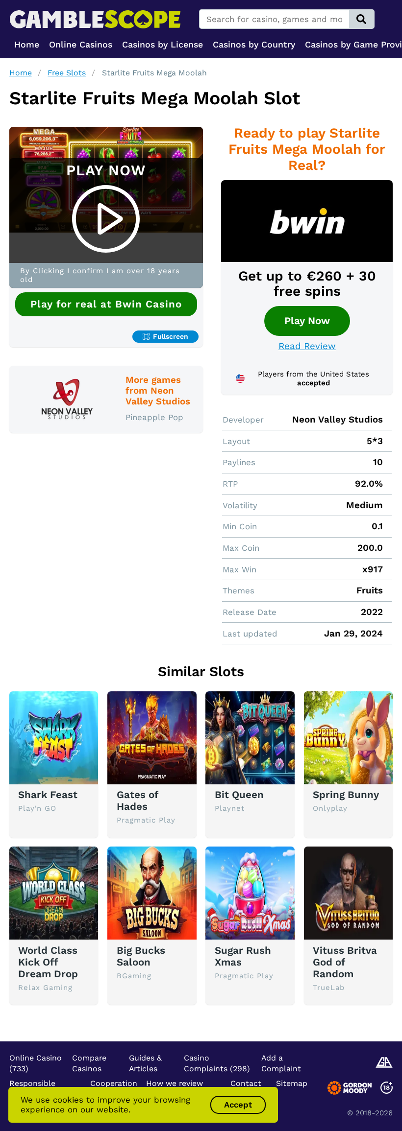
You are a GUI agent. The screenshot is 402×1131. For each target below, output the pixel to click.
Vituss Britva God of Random (345, 962)
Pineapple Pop (154, 417)
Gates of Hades (137, 800)
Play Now (307, 321)
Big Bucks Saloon (141, 956)
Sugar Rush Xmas (243, 956)
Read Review (307, 346)
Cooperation (113, 1083)
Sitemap (291, 1083)
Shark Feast (47, 795)
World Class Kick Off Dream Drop (48, 962)
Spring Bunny (346, 795)
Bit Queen (239, 795)
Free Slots (67, 72)
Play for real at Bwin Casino (106, 304)
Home (20, 72)
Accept (238, 1104)
